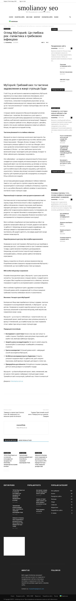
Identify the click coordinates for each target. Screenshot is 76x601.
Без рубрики (12, 26)
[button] (70, 17)
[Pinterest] (14, 401)
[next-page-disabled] (8, 470)
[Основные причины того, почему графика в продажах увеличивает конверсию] (61, 183)
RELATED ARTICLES (10, 440)
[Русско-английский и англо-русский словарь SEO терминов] (55, 137)
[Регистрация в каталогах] (31, 511)
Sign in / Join (23, 1)
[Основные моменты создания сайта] (55, 239)
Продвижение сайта (58, 46)
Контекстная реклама (66, 72)
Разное (56, 17)
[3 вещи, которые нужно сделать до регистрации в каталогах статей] (31, 500)
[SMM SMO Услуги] (55, 81)
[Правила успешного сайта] (55, 231)
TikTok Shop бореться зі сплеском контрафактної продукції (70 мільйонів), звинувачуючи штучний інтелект (10, 461)
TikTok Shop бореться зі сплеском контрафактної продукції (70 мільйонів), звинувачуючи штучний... (19, 495)
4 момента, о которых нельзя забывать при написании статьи (59, 113)
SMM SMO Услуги (64, 79)
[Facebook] (5, 401)
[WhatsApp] (18, 401)
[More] (23, 401)
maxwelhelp (8, 42)
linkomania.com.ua (17, 381)
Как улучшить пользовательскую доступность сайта (65, 161)
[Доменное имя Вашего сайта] (55, 224)
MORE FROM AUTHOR (25, 440)
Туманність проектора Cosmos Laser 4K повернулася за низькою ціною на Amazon (14, 414)
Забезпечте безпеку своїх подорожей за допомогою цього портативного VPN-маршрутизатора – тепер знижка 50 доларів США (41, 461)
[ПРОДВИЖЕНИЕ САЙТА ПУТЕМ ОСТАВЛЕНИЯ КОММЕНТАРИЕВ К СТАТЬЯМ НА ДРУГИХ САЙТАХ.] (55, 148)
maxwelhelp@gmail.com (36, 589)
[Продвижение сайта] (61, 38)
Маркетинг (37, 17)
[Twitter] (10, 401)
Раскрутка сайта (19, 17)
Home (5, 26)
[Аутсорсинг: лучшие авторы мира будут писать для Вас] (31, 492)
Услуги (11, 17)
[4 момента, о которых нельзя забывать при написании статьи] (61, 101)
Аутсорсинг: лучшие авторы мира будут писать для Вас (41, 492)
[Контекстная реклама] (55, 73)
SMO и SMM (29, 17)
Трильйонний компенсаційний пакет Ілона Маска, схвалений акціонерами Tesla (26, 459)
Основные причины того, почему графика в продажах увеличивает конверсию (61, 195)
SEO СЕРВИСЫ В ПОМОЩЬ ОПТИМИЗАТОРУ (64, 215)
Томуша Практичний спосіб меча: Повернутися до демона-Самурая (38, 414)
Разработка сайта (47, 17)
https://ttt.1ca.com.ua (22, 427)
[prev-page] (5, 470)
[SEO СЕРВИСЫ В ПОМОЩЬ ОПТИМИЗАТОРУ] (55, 215)
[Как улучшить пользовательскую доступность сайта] (55, 162)
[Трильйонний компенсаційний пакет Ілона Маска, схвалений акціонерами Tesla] (26, 449)
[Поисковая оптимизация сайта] (55, 66)
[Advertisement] (26, 76)
